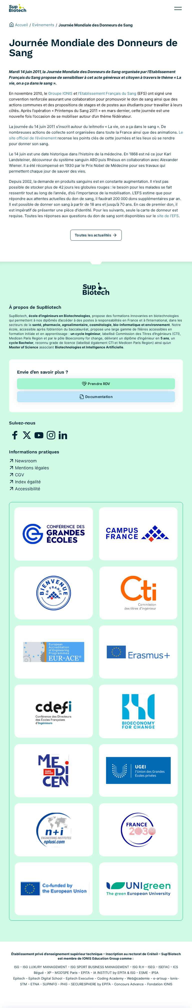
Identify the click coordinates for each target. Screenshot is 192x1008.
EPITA (85, 973)
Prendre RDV (99, 384)
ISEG (151, 967)
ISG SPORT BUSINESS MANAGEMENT (99, 967)
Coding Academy (110, 978)
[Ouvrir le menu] (178, 8)
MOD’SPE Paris (66, 973)
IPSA (155, 973)
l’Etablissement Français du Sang (107, 93)
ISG (16, 967)
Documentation (99, 397)
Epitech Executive (80, 978)
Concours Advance (129, 984)
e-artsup (160, 978)
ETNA (34, 984)
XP (49, 973)
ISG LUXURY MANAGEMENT (45, 967)
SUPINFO (50, 984)
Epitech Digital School (45, 978)
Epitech (19, 978)
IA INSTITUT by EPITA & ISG (114, 973)
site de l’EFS (168, 215)
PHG (64, 984)
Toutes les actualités (93, 235)
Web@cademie (138, 978)
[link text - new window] (15, 435)
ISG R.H (138, 967)
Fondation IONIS (159, 984)
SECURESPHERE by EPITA (91, 984)
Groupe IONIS (60, 93)
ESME (143, 973)
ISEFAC (164, 967)
